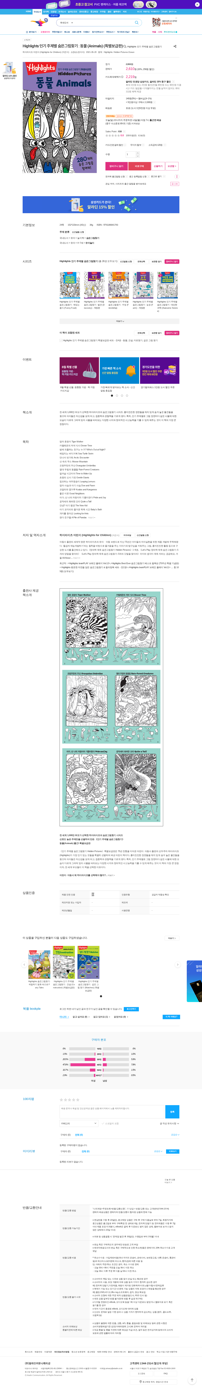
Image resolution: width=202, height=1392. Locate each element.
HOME (28, 11)
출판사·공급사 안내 (136, 1352)
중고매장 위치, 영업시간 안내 (155, 1382)
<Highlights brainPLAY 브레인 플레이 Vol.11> (149, 567)
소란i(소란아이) (78, 52)
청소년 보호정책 (78, 1352)
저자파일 (127, 535)
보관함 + (172, 166)
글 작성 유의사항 (168, 1123)
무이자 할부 (135, 145)
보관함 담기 (157, 261)
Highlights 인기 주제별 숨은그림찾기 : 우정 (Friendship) (118, 304)
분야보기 (32, 32)
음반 (109, 12)
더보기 (91, 517)
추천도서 (110, 32)
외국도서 (62, 12)
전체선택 (141, 261)
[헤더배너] (164, 22)
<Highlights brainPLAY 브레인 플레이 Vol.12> (89, 563)
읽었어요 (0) (120, 1016)
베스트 (67, 32)
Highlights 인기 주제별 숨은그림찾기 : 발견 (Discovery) (94, 304)
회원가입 (146, 11)
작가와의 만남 (123, 32)
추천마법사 (56, 32)
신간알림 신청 (78, 232)
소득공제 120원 (155, 145)
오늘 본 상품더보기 (170, 1181)
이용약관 (48, 1352)
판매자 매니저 (120, 1352)
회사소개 (28, 1352)
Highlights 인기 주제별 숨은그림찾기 (144, 46)
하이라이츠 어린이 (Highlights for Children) (42, 52)
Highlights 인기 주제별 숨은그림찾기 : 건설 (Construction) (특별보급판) (64, 984)
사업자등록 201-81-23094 (51, 1368)
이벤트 (86, 32)
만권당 (53, 12)
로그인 (139, 11)
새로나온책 (76, 32)
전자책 (46, 12)
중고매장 (94, 12)
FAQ (166, 1373)
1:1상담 (130, 1208)
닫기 (197, 4)
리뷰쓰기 (173, 1151)
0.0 (122, 135)
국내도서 (37, 12)
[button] (112, 396)
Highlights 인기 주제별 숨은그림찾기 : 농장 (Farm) (143, 304)
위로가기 (192, 1380)
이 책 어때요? (171, 1016)
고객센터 (164, 11)
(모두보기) (68, 571)
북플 (154, 32)
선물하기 (158, 166)
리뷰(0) (141, 135)
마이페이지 (155, 11)
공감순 (157, 1151)
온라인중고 (84, 12)
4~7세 (80, 243)
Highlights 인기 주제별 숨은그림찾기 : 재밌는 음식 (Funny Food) (70, 304)
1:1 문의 (141, 1373)
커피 (125, 12)
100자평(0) (131, 135)
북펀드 (135, 32)
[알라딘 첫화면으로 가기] (40, 22)
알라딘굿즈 (72, 12)
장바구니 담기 (116, 166)
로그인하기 (131, 1009)
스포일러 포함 (112, 1123)
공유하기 (175, 46)
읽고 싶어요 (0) (80, 1016)
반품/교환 (140, 1208)
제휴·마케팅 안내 (104, 1352)
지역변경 (136, 123)
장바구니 (173, 11)
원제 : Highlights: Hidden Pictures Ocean (116, 52)
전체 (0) (79, 1135)
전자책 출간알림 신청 (115, 176)
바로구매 (139, 166)
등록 (172, 1111)
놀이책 (80, 238)
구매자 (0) (65, 1135)
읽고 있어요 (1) (101, 1016)
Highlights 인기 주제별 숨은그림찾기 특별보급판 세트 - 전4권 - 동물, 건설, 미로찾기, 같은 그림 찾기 (110, 340)
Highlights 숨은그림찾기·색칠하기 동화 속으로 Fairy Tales (39, 984)
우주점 (103, 12)
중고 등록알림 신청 (138, 176)
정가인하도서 (97, 32)
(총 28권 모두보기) (107, 261)
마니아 (63, 1016)
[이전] (24, 964)
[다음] (178, 964)
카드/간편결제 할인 (114, 145)
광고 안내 (150, 1352)
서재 (160, 32)
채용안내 (38, 1352)
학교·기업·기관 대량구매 (167, 1352)
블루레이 (117, 12)
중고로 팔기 (156, 176)
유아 (73, 238)
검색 (137, 22)
